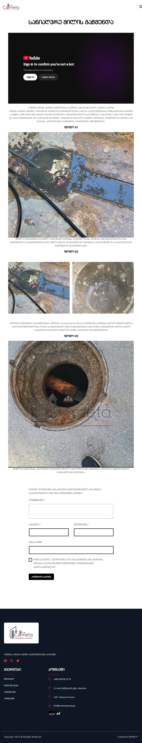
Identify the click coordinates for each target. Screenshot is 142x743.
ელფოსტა (81, 525)
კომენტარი (37, 500)
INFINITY (133, 737)
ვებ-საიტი (35, 542)
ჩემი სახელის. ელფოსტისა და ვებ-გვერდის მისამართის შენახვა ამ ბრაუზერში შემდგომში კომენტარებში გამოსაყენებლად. (68, 564)
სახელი (35, 525)
